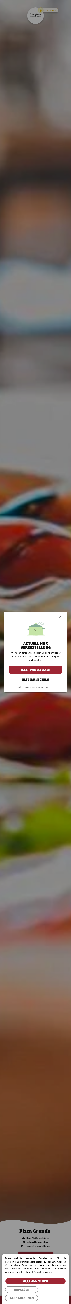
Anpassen (21, 1289)
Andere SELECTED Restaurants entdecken (35, 687)
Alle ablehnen (22, 1298)
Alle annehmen (35, 1281)
